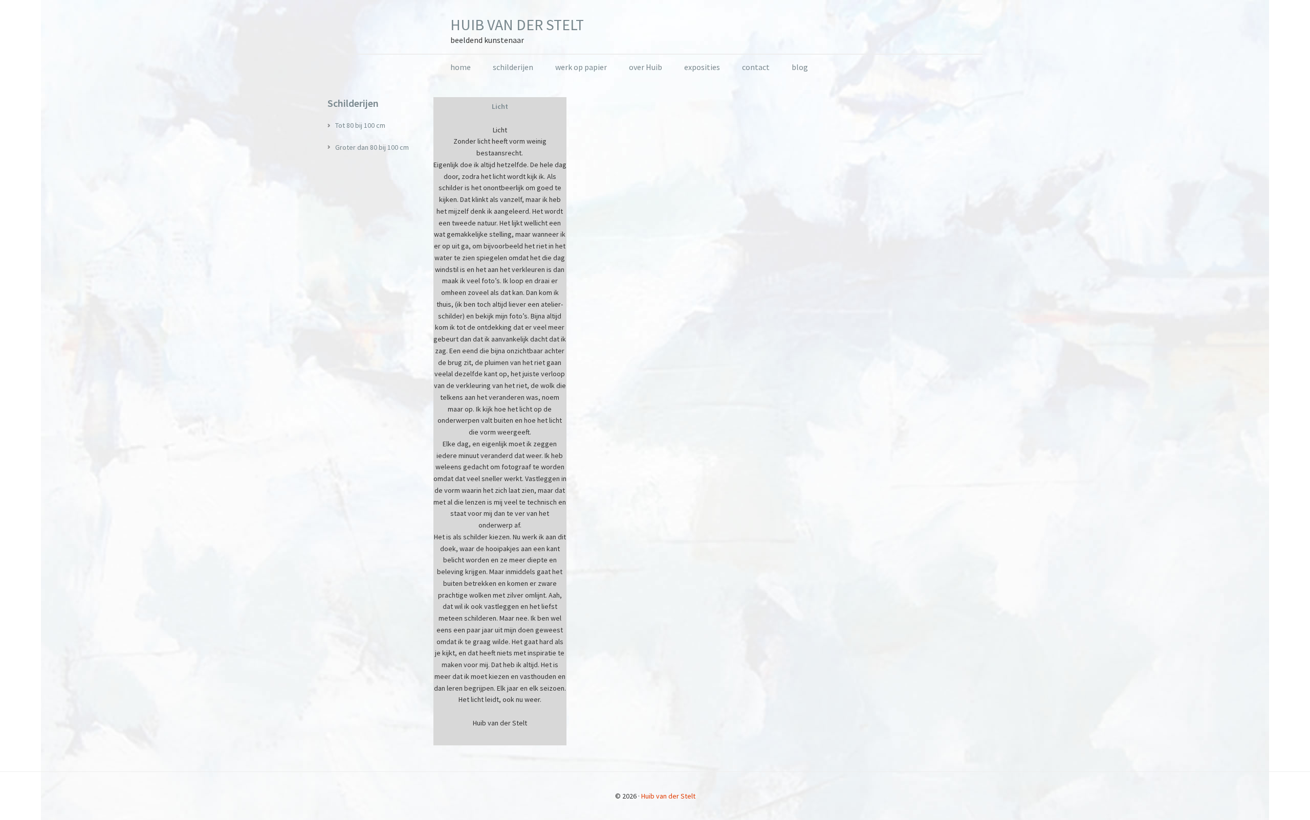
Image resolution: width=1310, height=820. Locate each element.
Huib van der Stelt (517, 24)
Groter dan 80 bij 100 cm (372, 147)
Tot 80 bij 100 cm (360, 125)
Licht (500, 106)
